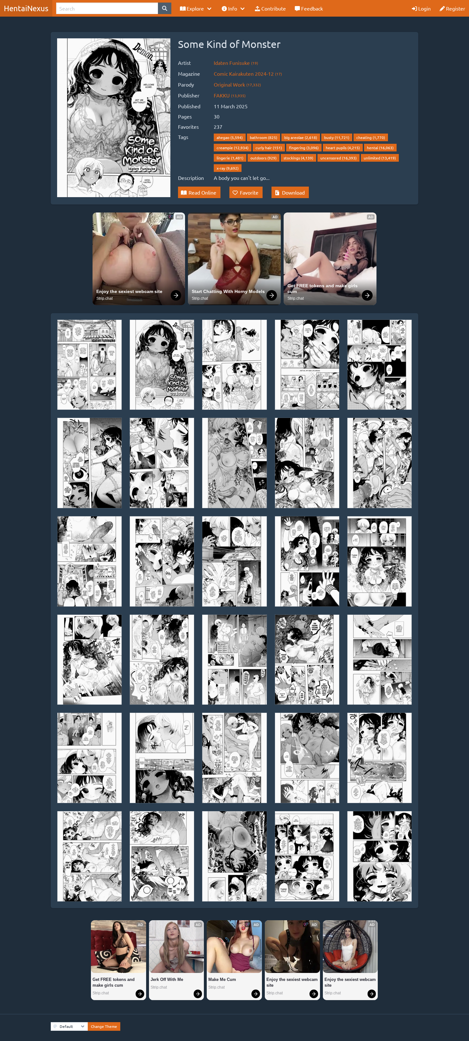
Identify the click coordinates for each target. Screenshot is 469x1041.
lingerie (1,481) (230, 157)
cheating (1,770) (370, 137)
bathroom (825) (263, 137)
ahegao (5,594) (230, 137)
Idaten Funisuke (236, 62)
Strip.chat (104, 298)
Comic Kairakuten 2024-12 (248, 73)
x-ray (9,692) (228, 168)
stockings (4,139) (298, 157)
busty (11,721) (336, 137)
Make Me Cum (222, 979)
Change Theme (104, 1026)
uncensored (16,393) (338, 157)
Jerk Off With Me (167, 979)
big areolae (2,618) (300, 137)
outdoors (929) (263, 157)
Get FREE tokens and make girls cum (323, 288)
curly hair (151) (269, 147)
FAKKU (230, 95)
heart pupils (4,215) (343, 147)
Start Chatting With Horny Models (228, 291)
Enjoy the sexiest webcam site (129, 291)
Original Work (237, 84)
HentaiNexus (26, 8)
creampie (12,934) (233, 147)
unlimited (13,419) (380, 157)
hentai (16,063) (380, 147)
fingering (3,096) (304, 147)
